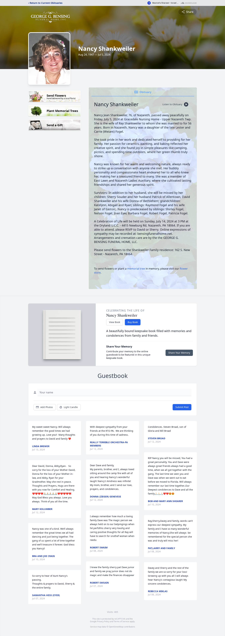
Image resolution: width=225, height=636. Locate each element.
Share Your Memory (179, 352)
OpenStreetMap (116, 626)
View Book (114, 322)
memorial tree (136, 268)
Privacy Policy (103, 621)
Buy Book (133, 322)
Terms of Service (121, 621)
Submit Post (182, 407)
